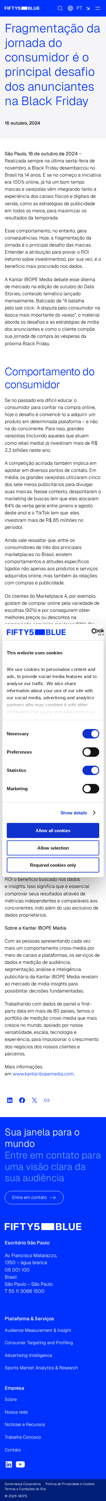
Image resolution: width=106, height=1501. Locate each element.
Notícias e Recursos (25, 1424)
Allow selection (53, 847)
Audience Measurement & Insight (38, 1330)
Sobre (11, 1399)
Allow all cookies (53, 830)
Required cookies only (53, 865)
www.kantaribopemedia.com (43, 1074)
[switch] (90, 752)
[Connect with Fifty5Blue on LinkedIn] (9, 1464)
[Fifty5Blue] (22, 8)
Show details (73, 812)
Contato (13, 1450)
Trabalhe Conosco (23, 1437)
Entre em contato (29, 1197)
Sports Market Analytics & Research (41, 1367)
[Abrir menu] (97, 8)
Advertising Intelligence (28, 1355)
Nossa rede (16, 1412)
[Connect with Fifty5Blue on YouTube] (20, 1464)
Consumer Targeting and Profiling (39, 1342)
